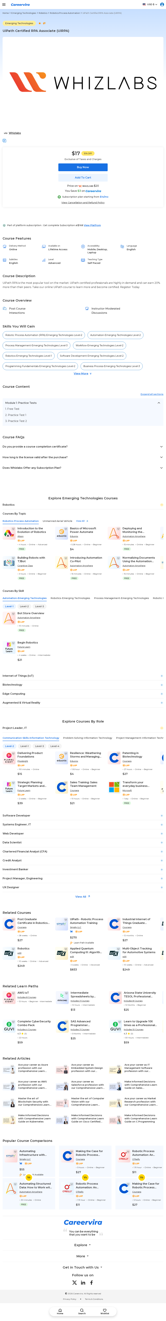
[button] (4, 141)
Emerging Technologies (23, 13)
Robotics (43, 13)
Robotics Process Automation (65, 13)
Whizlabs (15, 133)
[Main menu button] (4, 4)
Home (6, 13)
